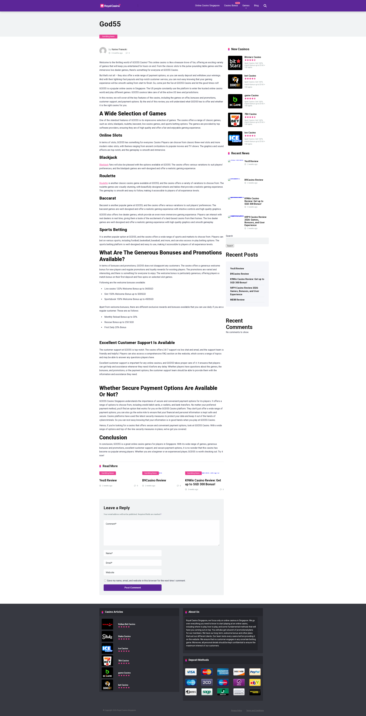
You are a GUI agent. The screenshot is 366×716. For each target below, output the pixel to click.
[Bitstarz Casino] (235, 69)
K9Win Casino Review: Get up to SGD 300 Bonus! (203, 482)
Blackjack (104, 164)
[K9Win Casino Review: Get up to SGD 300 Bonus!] (204, 474)
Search (229, 236)
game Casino (251, 95)
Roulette (103, 183)
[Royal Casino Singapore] (110, 5)
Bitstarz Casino (252, 57)
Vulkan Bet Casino (126, 624)
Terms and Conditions (255, 711)
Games (245, 5)
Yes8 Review (108, 480)
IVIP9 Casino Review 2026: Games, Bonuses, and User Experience (255, 221)
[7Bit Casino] (235, 126)
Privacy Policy (236, 711)
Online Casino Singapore (207, 5)
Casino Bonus (231, 5)
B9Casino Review (154, 480)
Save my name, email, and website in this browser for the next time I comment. (146, 580)
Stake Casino (124, 636)
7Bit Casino (250, 114)
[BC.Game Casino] (235, 107)
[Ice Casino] (235, 144)
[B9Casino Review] (161, 474)
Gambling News (108, 36)
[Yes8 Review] (118, 474)
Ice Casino (250, 132)
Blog (256, 5)
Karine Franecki (119, 49)
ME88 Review (237, 299)
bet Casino (250, 75)
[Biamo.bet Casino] (235, 88)
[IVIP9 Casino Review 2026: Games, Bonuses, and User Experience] (236, 215)
